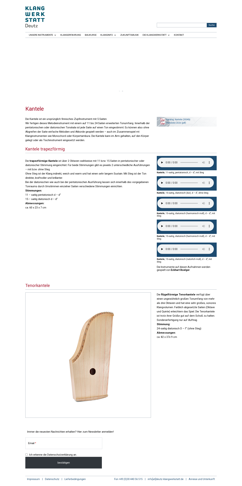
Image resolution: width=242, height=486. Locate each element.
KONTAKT (179, 35)
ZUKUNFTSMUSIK (129, 35)
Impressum (33, 479)
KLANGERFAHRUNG (70, 35)
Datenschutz (52, 479)
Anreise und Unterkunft (202, 479)
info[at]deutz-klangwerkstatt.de (166, 479)
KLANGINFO (106, 35)
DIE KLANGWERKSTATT (155, 35)
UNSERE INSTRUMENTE (41, 35)
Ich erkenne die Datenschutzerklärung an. (53, 454)
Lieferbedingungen (75, 479)
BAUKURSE (91, 35)
